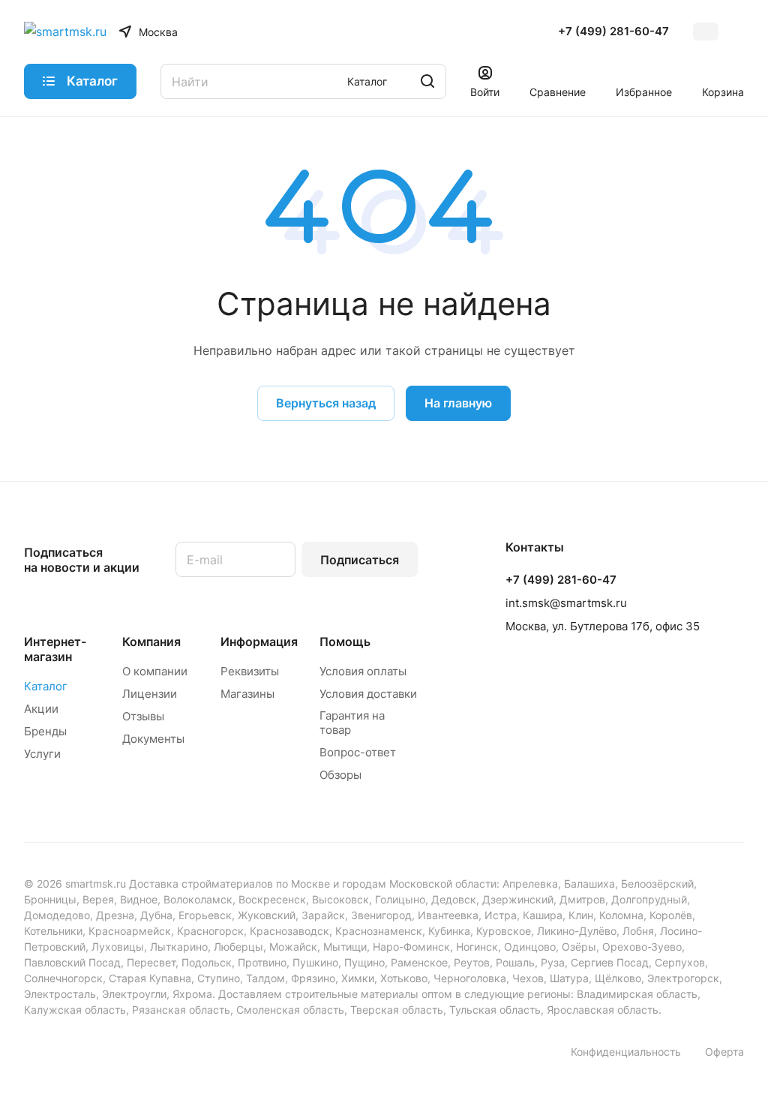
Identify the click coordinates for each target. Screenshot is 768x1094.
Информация (259, 641)
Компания (151, 641)
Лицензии (149, 694)
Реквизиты (249, 671)
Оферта (724, 1051)
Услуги (42, 754)
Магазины (247, 694)
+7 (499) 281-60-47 (613, 31)
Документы (153, 739)
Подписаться (359, 559)
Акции (41, 709)
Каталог (46, 686)
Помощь (345, 641)
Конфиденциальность (626, 1051)
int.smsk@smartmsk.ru (566, 603)
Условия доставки (368, 694)
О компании (155, 671)
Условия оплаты (363, 671)
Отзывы (143, 716)
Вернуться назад (326, 402)
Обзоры (341, 775)
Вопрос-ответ (358, 752)
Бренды (45, 731)
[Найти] (427, 81)
